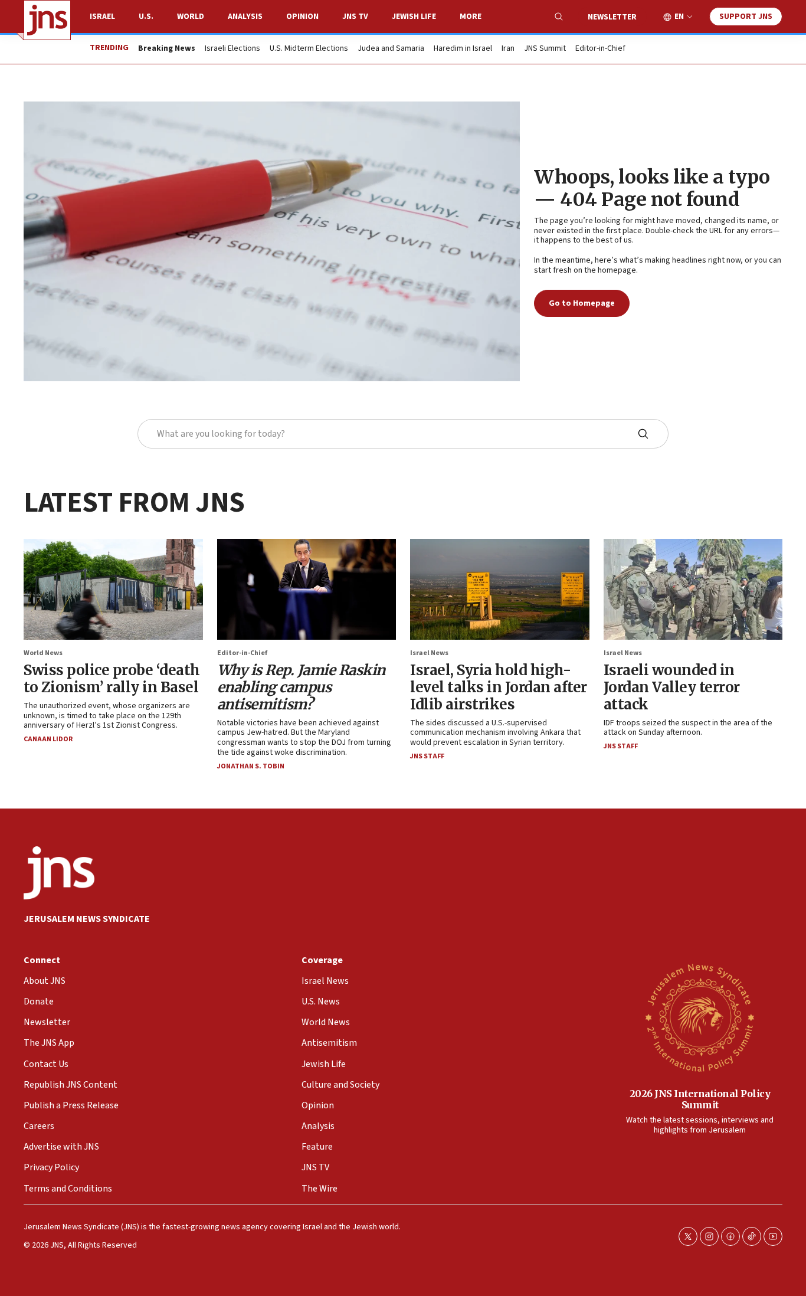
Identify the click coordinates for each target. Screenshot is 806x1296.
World (190, 16)
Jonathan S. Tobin (250, 766)
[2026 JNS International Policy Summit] (699, 1017)
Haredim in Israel (463, 49)
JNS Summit (545, 49)
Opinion (302, 16)
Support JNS (745, 16)
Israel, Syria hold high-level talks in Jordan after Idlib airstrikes (498, 687)
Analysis (245, 16)
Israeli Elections (232, 49)
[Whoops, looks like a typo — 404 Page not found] (272, 241)
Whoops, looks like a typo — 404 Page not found (652, 188)
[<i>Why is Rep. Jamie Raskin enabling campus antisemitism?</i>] (307, 589)
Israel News (429, 653)
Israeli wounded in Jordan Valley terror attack (672, 687)
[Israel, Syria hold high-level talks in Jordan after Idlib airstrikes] (499, 589)
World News (43, 653)
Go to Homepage (582, 303)
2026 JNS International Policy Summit (700, 1099)
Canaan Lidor (48, 739)
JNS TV (355, 16)
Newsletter (612, 17)
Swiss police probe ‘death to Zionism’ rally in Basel (112, 678)
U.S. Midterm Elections (309, 49)
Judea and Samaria (391, 49)
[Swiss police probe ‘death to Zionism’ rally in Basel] (113, 589)
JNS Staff (427, 756)
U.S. (146, 16)
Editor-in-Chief (600, 49)
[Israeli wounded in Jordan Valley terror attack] (693, 589)
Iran (508, 49)
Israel (102, 16)
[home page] (47, 20)
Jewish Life (414, 16)
